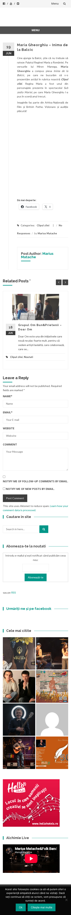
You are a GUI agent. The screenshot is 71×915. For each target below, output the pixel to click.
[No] (66, 900)
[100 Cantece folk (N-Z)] (19, 686)
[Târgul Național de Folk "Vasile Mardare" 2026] (52, 686)
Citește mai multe (41, 907)
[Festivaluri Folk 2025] (19, 753)
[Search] (43, 529)
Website (8, 428)
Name (7, 396)
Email (7, 412)
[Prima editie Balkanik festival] (52, 719)
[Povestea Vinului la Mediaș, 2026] (19, 653)
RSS (13, 592)
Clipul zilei (43, 225)
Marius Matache (47, 233)
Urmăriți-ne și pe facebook (28, 609)
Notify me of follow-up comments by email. (35, 481)
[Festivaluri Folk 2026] (52, 653)
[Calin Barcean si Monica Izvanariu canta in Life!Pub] (19, 719)
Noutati (28, 356)
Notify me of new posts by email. (30, 489)
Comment (10, 444)
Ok (21, 907)
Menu (55, 3)
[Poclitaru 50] (52, 753)
